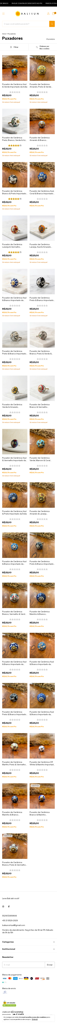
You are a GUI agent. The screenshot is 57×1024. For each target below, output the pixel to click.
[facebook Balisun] (9, 906)
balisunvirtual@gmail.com (13, 925)
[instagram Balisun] (3, 906)
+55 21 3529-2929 (10, 920)
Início (4, 34)
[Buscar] (52, 24)
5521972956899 (9, 915)
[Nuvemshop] (13, 1013)
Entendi (35, 1019)
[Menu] (3, 13)
